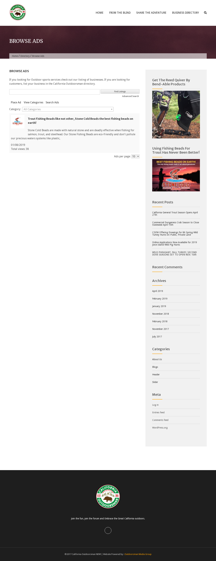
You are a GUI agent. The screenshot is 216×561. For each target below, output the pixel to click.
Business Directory (185, 12)
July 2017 (157, 336)
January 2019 (159, 306)
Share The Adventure (151, 12)
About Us (157, 359)
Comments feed (160, 420)
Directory (25, 56)
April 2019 (157, 291)
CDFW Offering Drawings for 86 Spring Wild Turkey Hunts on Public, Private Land (175, 233)
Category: (15, 109)
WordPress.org (160, 427)
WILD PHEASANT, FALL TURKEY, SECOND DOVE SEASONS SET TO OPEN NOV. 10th (174, 253)
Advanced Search (130, 96)
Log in (155, 405)
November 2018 (160, 313)
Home (99, 12)
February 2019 (159, 298)
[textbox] (67, 109)
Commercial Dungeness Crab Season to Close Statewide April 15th (175, 223)
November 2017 (160, 329)
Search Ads (52, 102)
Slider (155, 382)
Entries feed (158, 412)
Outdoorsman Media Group (138, 554)
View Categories (33, 102)
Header (156, 374)
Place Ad (16, 102)
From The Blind (120, 12)
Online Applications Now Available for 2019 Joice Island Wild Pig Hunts (174, 243)
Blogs (155, 367)
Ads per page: (122, 156)
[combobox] (68, 109)
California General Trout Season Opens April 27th (175, 213)
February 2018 (159, 321)
